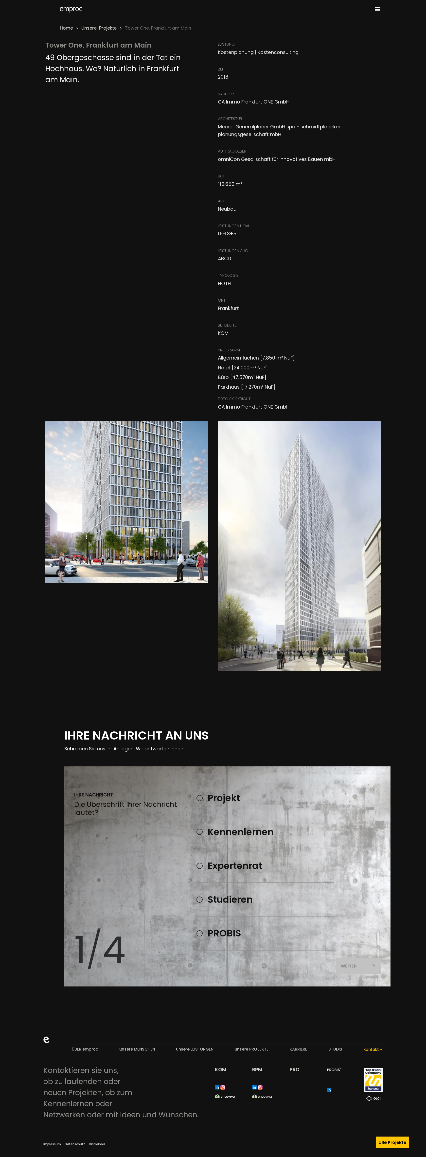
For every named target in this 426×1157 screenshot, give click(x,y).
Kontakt (371, 1049)
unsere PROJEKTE (251, 1049)
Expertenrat (235, 865)
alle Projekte (392, 1142)
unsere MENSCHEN (137, 1049)
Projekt (224, 798)
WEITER (349, 966)
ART (221, 201)
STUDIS (335, 1049)
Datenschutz (75, 1144)
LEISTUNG (226, 44)
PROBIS (224, 933)
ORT (222, 300)
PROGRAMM (229, 350)
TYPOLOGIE (228, 275)
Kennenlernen (241, 832)
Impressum (52, 1144)
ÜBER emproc (85, 1049)
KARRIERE (298, 1049)
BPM (257, 1069)
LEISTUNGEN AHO (233, 251)
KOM (220, 1069)
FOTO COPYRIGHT (234, 399)
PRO (295, 1069)
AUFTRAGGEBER (232, 151)
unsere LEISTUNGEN (194, 1049)
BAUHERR (226, 94)
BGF (221, 176)
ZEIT (221, 69)
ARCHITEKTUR (230, 118)
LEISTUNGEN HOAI (233, 226)
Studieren (230, 899)
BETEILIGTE (227, 325)
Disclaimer (97, 1144)
